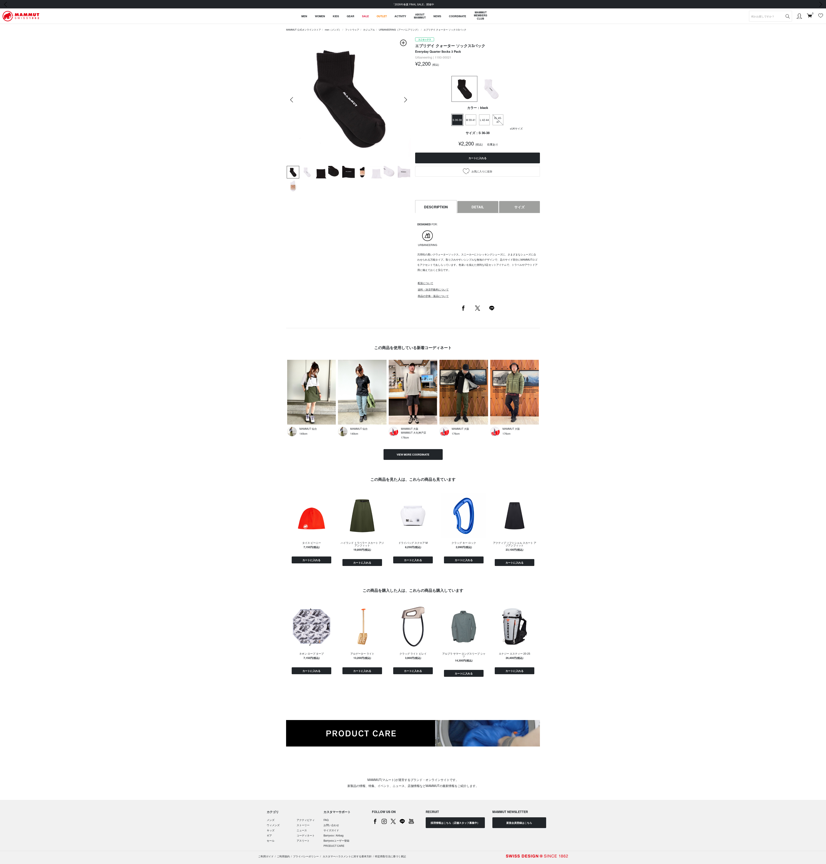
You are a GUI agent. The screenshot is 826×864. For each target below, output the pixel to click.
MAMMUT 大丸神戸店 (413, 432)
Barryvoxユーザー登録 (336, 840)
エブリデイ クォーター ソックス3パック (445, 29)
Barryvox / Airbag (334, 835)
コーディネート (306, 835)
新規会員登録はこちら (519, 823)
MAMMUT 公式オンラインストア (303, 29)
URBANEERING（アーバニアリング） (399, 29)
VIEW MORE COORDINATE (413, 454)
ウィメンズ (273, 825)
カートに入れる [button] (477, 158)
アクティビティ (306, 820)
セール (270, 840)
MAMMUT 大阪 (409, 428)
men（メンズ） (333, 29)
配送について (425, 283)
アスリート (303, 840)
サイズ (519, 206)
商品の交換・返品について (433, 296)
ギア (269, 835)
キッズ (270, 830)
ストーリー (303, 825)
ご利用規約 (283, 856)
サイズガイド (331, 830)
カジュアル (369, 29)
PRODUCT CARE (334, 845)
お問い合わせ (331, 825)
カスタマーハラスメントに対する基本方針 (347, 856)
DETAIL (478, 206)
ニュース (302, 830)
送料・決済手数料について (433, 289)
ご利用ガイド (266, 856)
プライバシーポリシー (306, 856)
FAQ (326, 820)
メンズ (270, 820)
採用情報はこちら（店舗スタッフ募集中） (455, 823)
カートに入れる (311, 560)
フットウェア (352, 29)
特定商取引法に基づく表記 (390, 856)
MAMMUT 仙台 (308, 428)
